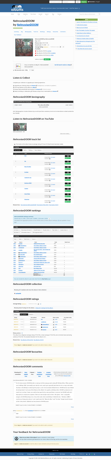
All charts (16, 230)
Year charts (55, 230)
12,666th (53, 53)
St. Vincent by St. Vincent (83, 35)
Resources (51, 454)
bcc (42, 319)
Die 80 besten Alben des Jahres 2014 (42, 262)
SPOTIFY (47, 59)
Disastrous (26, 199)
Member (31, 314)
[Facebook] (88, 454)
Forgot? (98, 1)
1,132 (56, 319)
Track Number (17, 150)
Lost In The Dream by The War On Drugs (87, 22)
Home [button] (12, 14)
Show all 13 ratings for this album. (44, 308)
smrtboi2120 (21, 247)
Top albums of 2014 (38, 340)
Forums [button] (59, 14)
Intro (25, 155)
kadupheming (22, 256)
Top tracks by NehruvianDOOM (28, 205)
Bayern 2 (21, 262)
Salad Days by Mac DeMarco (84, 33)
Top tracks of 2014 (53, 205)
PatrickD (21, 258)
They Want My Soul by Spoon (84, 48)
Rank (20, 239)
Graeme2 (44, 329)
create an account (27, 345)
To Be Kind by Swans (82, 25)
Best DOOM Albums (38, 254)
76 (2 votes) (53, 195)
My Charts (44, 279)
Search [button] (46, 14)
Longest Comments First (48, 374)
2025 (15, 245)
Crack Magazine (22, 272)
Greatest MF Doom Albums (39, 258)
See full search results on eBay (62, 65)
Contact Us (41, 454)
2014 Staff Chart (37, 266)
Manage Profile (66, 375)
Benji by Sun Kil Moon (82, 27)
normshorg (30, 410)
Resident (20, 270)
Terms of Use (20, 454)
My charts (16, 232)
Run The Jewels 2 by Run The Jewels (86, 30)
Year (15, 239)
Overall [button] (40, 14)
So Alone (26, 172)
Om (25, 161)
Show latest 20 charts (26, 230)
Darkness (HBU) (28, 183)
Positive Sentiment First (39, 374)
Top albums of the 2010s (27, 340)
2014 (15, 262)
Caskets (26, 188)
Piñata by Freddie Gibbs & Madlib (85, 38)
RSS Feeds (62, 454)
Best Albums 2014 (38, 268)
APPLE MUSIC (68, 156)
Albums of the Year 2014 (39, 272)
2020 (15, 256)
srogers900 (22, 254)
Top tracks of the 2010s (43, 205)
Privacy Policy (30, 454)
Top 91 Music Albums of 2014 (40, 256)
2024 (15, 250)
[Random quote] (79, 8)
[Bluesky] (86, 454)
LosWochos (43, 321)
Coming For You (27, 177)
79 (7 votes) (53, 162)
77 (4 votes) (53, 184)
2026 (15, 243)
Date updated (23, 314)
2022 (15, 252)
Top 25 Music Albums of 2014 (40, 260)
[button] (48, 45)
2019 (15, 258)
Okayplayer (21, 264)
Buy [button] (53, 14)
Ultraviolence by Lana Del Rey (84, 46)
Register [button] (84, 2)
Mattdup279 (22, 260)
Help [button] (19, 14)
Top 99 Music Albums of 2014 (40, 247)
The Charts (33, 14)
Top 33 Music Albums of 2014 (40, 245)
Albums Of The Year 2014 (39, 270)
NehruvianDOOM (27, 24)
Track (24, 150)
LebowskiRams (22, 245)
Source (33, 239)
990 (55, 327)
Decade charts (46, 230)
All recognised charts (37, 232)
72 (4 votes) (53, 173)
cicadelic (20, 243)
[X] (94, 454)
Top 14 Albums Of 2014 (39, 264)
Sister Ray (21, 266)
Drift (19, 268)
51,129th (51, 55)
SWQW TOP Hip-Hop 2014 (39, 243)
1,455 (56, 324)
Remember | (92, 1)
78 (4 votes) (53, 189)
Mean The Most (27, 166)
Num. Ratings (38, 150)
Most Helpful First (26, 374)
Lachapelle (18, 293)
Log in (16, 444)
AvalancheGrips (23, 252)
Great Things (27, 193)
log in (19, 345)
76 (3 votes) (53, 157)
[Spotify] (91, 454)
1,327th (49, 51)
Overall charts (37, 230)
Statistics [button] (25, 14)
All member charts (26, 232)
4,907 (56, 329)
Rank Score (26, 239)
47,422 (56, 321)
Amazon (33, 85)
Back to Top (55, 450)
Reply (72, 407)
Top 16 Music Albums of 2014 (40, 252)
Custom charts (63, 230)
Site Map (73, 454)
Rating (30, 150)
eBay (34, 87)
